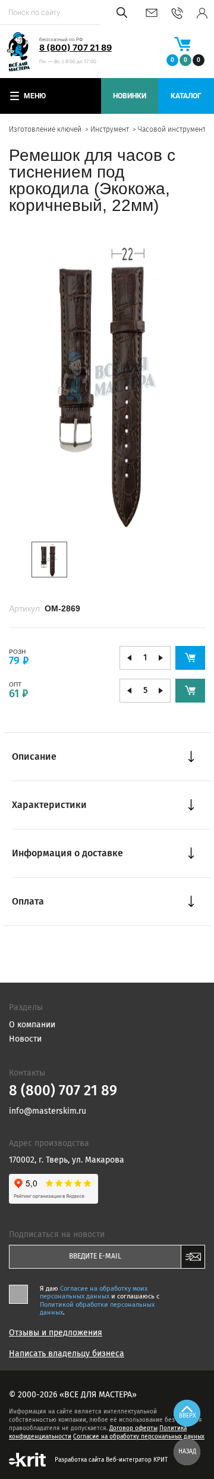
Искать (119, 12)
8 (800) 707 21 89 (75, 47)
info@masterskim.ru (151, 13)
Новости (25, 1039)
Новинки (129, 96)
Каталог (186, 96)
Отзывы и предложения (55, 1333)
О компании (32, 1025)
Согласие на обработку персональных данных (138, 1436)
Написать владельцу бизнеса (66, 1354)
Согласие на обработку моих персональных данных (93, 1292)
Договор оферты (133, 1428)
